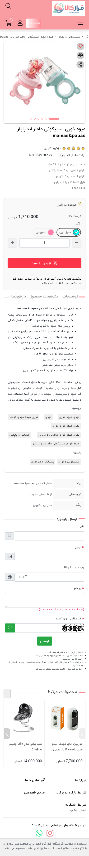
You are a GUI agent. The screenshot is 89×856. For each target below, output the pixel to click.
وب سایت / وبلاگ (73, 567)
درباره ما (80, 780)
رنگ (78, 223)
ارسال (44, 641)
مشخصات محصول (44, 296)
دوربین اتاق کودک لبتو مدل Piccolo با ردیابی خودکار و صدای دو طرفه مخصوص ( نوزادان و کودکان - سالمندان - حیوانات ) (67, 747)
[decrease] (76, 243)
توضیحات (70, 296)
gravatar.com (32, 662)
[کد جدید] (10, 627)
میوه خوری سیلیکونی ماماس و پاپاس (56, 444)
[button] (82, 733)
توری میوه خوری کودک (23, 417)
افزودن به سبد (42, 263)
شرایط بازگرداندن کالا (71, 792)
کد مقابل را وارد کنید (68, 619)
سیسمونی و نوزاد (69, 37)
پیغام (77, 588)
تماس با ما (33, 780)
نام (82, 527)
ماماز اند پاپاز (68, 155)
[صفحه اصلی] (87, 37)
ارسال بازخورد (78, 810)
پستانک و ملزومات (42, 462)
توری (48, 417)
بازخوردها (18, 296)
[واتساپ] (39, 834)
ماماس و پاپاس (19, 435)
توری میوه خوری (69, 417)
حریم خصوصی (34, 792)
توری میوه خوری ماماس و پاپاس (59, 435)
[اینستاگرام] (50, 834)
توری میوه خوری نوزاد (66, 426)
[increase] (12, 243)
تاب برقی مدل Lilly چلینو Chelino (25, 747)
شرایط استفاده (75, 804)
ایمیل (78, 547)
